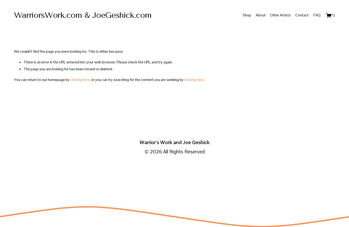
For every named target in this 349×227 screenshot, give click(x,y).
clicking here (80, 79)
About (261, 15)
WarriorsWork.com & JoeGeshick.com (82, 15)
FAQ (317, 15)
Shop (247, 15)
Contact (302, 15)
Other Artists (280, 15)
